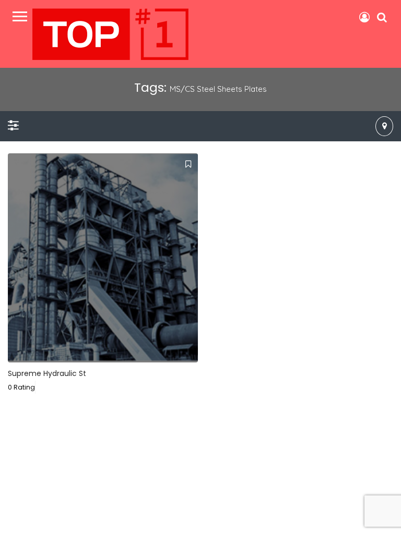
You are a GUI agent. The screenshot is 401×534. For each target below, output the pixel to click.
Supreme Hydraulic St (47, 373)
